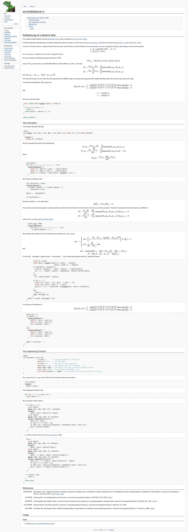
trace (25, 355)
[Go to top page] (8, 11)
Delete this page (9, 68)
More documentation (10, 42)
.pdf (61, 494)
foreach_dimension (34, 167)
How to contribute (9, 58)
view (25, 6)
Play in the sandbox (10, 60)
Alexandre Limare (53, 39)
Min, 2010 (137, 43)
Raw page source (9, 66)
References (33, 24)
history (32, 6)
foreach (27, 137)
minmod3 (42, 103)
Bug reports (7, 56)
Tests (32, 28)
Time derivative (34, 20)
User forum (7, 40)
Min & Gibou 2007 (46, 219)
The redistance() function (37, 22)
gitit (101, 530)
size (34, 223)
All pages (7, 18)
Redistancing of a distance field (38, 18)
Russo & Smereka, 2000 (93, 43)
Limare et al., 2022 (80, 39)
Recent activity (8, 20)
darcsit (112, 530)
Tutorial (6, 30)
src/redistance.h (33, 11)
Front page (7, 16)
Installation (7, 32)
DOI (53, 494)
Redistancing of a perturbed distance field (40, 523)
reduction (38, 419)
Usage (31, 26)
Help (5, 21)
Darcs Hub (7, 52)
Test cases (7, 54)
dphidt (29, 133)
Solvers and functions (10, 36)
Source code (8, 50)
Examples (7, 38)
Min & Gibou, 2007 (122, 43)
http (57, 494)
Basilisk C (7, 34)
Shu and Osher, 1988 (54, 435)
